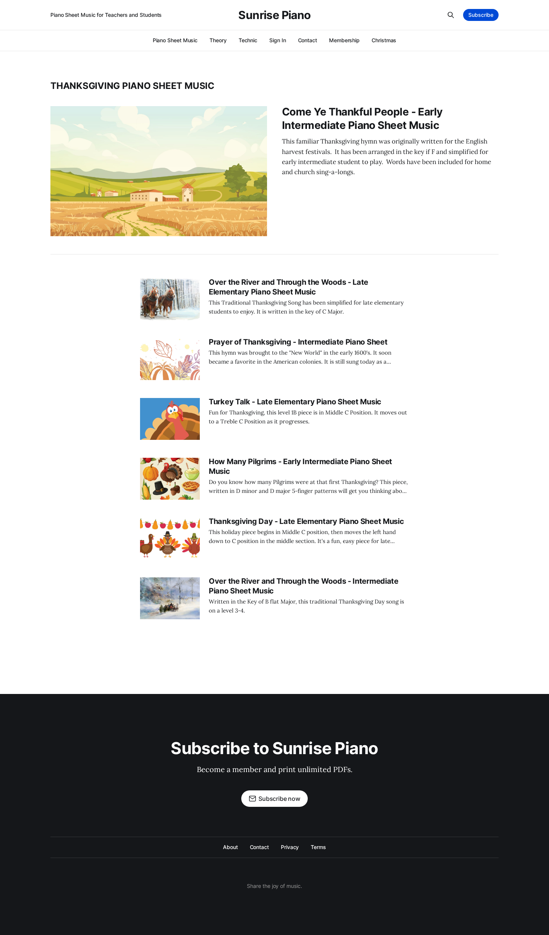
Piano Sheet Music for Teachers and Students (106, 15)
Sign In (277, 40)
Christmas (384, 40)
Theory (218, 40)
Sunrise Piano (274, 15)
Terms (318, 847)
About (230, 847)
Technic (248, 40)
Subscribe (480, 15)
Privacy (290, 847)
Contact (307, 40)
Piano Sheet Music (175, 40)
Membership (344, 40)
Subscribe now (279, 798)
